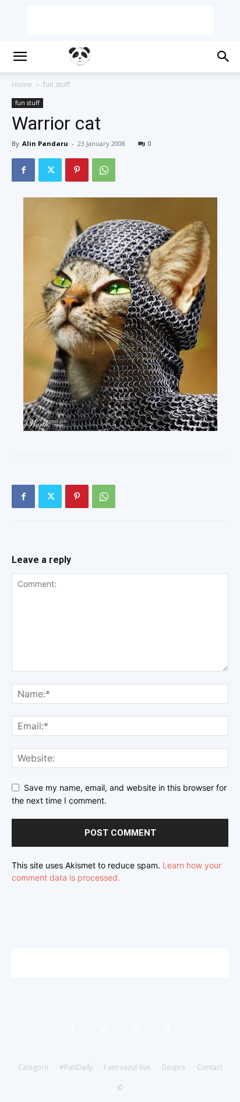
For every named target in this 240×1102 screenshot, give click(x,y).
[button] (19, 56)
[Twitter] (50, 170)
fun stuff (56, 84)
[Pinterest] (77, 170)
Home (22, 84)
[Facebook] (23, 170)
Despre (173, 1067)
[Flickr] (104, 1029)
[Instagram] (135, 1029)
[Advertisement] (120, 20)
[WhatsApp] (103, 170)
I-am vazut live (127, 1067)
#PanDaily (76, 1067)
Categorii (33, 1067)
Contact (210, 1067)
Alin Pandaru (45, 143)
